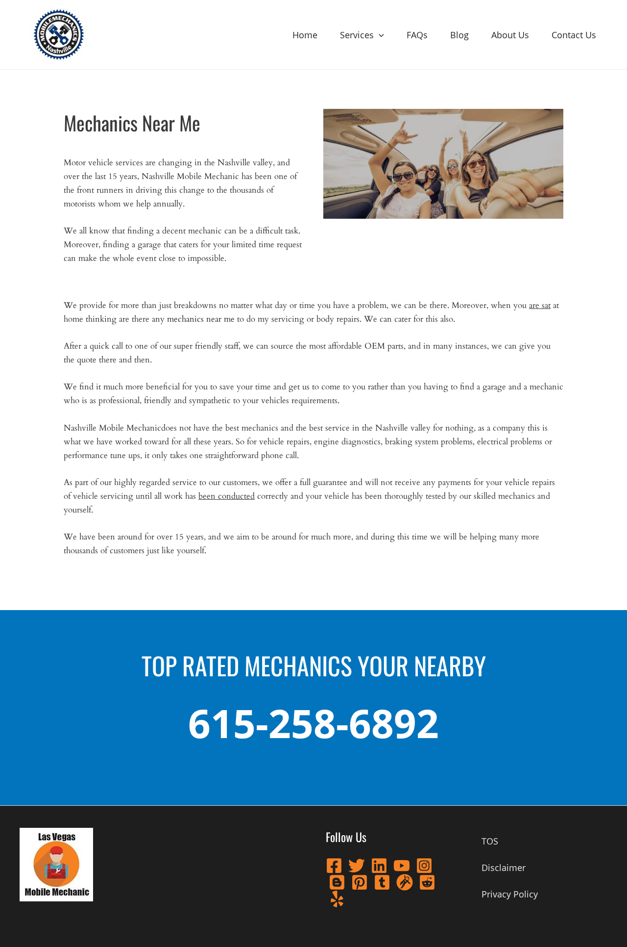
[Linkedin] (379, 865)
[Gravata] (404, 882)
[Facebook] (334, 865)
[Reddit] (427, 882)
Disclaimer (504, 867)
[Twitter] (356, 865)
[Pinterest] (359, 882)
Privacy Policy (510, 894)
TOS (490, 841)
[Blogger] (337, 882)
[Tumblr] (382, 882)
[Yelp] (337, 899)
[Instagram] (424, 865)
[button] (379, 35)
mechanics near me (201, 319)
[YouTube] (401, 865)
